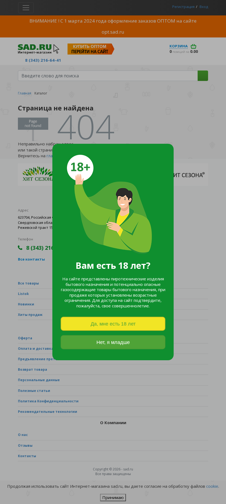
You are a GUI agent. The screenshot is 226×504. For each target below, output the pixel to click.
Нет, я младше (113, 342)
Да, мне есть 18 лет (113, 324)
